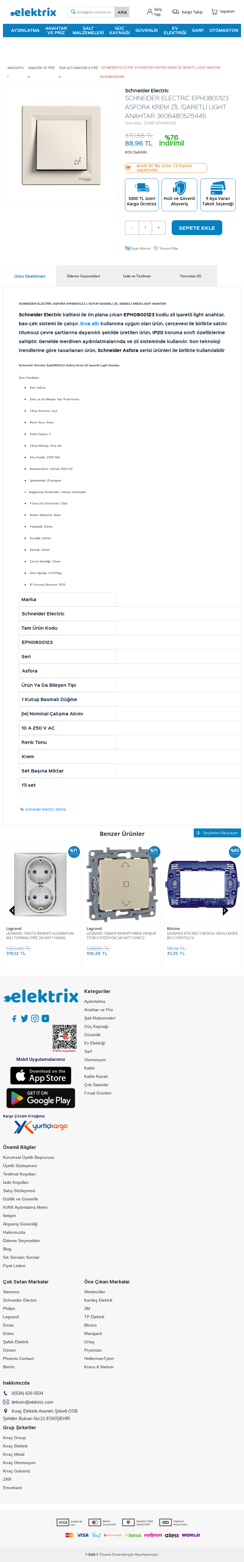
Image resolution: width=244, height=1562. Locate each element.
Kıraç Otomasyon (19, 1462)
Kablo (89, 1068)
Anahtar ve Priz (56, 30)
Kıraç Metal (13, 1454)
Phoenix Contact (18, 1358)
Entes (8, 1333)
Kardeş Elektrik (98, 1300)
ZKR (7, 1479)
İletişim (9, 1215)
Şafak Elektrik (16, 1341)
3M (87, 1308)
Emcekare (12, 1487)
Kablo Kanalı (96, 1076)
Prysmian (93, 1350)
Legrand (13, 928)
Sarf (198, 30)
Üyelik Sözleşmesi (20, 1165)
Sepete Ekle (197, 227)
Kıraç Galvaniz (16, 1471)
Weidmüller (94, 1291)
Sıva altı (89, 323)
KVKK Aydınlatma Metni (25, 1207)
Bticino (90, 1325)
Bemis (9, 1366)
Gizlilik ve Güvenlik (20, 1199)
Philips (9, 1308)
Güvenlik (146, 30)
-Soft (90, 1554)
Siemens (11, 1291)
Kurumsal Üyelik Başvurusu (28, 1157)
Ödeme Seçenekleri (21, 1240)
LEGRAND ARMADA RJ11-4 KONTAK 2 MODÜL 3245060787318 (37, 935)
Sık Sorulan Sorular (21, 1257)
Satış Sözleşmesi (19, 1190)
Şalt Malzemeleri (88, 30)
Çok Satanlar (96, 1084)
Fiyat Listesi (14, 1265)
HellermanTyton (99, 1358)
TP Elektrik (94, 1316)
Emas (8, 1325)
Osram (9, 1350)
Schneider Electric (20, 1300)
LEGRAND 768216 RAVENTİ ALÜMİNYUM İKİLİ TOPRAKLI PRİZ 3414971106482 (120, 935)
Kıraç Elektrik (15, 1446)
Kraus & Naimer (99, 1366)
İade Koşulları (16, 1182)
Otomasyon (223, 30)
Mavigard (93, 1333)
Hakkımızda (14, 1232)
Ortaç (89, 1341)
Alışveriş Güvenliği (20, 1224)
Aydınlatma (25, 30)
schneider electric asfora (45, 809)
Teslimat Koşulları (19, 1174)
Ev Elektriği (175, 30)
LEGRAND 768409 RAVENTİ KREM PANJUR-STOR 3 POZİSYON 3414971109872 (202, 935)
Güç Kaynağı (120, 30)
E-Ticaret (103, 1554)
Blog (7, 1249)
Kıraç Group (14, 1437)
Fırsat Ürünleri (97, 1093)
